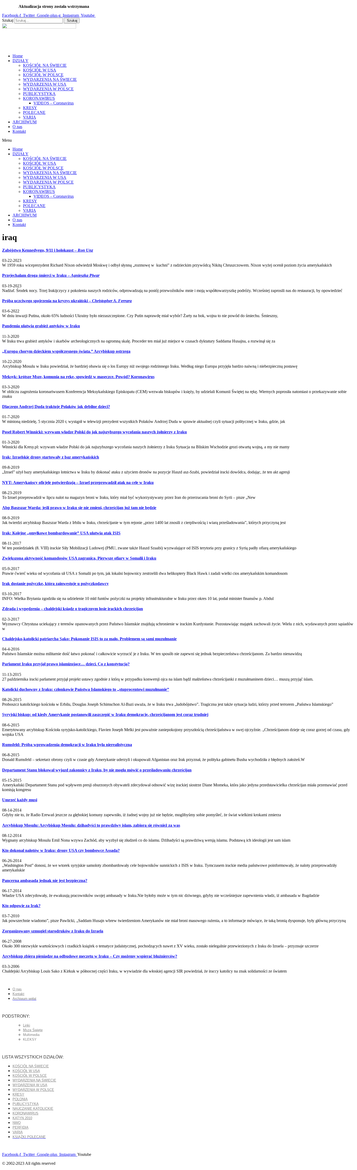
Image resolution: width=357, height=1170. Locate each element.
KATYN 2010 (22, 1118)
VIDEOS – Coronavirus (53, 103)
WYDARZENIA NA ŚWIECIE (50, 79)
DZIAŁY (20, 60)
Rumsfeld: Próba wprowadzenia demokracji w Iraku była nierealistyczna (67, 744)
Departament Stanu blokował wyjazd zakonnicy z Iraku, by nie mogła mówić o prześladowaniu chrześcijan (97, 770)
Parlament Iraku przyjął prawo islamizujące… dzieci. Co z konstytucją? (66, 664)
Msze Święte (33, 1030)
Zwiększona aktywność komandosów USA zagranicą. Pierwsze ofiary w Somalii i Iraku (79, 558)
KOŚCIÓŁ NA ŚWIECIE (45, 65)
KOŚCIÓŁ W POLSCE (43, 75)
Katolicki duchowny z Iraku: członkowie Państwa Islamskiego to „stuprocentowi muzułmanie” (85, 689)
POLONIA (20, 1099)
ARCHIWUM (25, 122)
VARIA (29, 117)
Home (18, 56)
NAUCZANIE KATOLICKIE (33, 1109)
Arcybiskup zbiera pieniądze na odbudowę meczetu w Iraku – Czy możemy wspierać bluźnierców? (89, 956)
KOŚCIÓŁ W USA (39, 70)
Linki (26, 1025)
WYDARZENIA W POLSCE (48, 89)
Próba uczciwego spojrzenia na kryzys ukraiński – (67, 301)
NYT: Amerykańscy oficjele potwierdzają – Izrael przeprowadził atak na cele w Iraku (78, 482)
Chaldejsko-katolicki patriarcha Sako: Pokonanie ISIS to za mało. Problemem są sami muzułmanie (89, 639)
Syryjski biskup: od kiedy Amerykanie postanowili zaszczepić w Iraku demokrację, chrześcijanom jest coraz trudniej (105, 714)
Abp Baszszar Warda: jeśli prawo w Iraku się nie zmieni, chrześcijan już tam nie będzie (79, 507)
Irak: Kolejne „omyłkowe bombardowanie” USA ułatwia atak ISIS (61, 533)
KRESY (30, 108)
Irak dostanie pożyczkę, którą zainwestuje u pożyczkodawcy (55, 583)
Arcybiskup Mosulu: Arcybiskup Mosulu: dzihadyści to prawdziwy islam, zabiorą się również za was (91, 825)
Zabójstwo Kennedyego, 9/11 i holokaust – (47, 250)
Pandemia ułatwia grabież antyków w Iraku (41, 326)
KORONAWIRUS (39, 98)
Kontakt (19, 131)
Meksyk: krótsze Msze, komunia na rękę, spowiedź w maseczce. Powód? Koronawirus (78, 376)
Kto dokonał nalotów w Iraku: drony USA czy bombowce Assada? (61, 850)
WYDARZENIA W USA (44, 84)
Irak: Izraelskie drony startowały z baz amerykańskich (50, 457)
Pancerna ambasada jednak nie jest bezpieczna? (44, 880)
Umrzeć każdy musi (19, 800)
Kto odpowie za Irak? (21, 905)
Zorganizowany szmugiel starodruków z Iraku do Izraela (52, 931)
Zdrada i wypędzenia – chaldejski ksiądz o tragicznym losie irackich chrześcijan (72, 608)
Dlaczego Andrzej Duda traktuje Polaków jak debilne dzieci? (56, 406)
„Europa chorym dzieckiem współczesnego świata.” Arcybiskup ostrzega (66, 351)
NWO (17, 1123)
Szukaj (7, 20)
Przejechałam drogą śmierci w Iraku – (51, 275)
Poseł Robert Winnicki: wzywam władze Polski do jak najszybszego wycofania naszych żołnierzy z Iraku (94, 432)
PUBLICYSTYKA (39, 93)
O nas (17, 126)
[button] (178, 140)
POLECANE (34, 112)
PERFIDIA (20, 1127)
